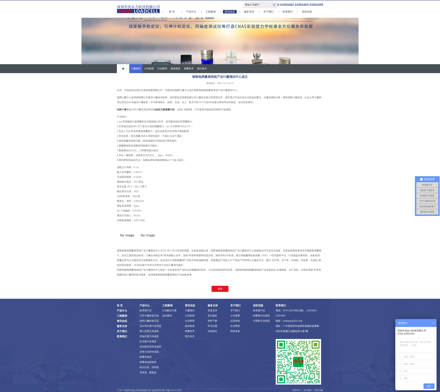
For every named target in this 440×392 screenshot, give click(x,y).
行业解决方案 (169, 310)
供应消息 (307, 11)
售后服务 (212, 315)
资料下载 (212, 321)
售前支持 (212, 310)
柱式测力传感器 (148, 341)
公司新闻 (149, 68)
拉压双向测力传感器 (150, 326)
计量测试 (136, 68)
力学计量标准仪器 (149, 315)
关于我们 (268, 11)
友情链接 (307, 390)
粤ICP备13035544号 (172, 390)
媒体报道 (175, 68)
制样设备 (235, 331)
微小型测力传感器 (149, 331)
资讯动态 (230, 11)
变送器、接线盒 (148, 372)
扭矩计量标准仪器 (149, 321)
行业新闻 (162, 68)
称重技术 (189, 68)
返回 (220, 289)
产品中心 (191, 11)
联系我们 (288, 11)
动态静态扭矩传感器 (150, 346)
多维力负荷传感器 (149, 352)
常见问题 (212, 326)
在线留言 (212, 331)
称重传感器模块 (148, 362)
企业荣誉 (235, 326)
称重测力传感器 (261, 315)
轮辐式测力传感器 (149, 336)
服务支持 (249, 11)
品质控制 (235, 321)
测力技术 (202, 68)
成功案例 (167, 315)
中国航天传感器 (261, 321)
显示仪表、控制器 (149, 367)
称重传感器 (146, 357)
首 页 (172, 11)
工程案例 (210, 11)
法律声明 (296, 390)
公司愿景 (235, 315)
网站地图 (319, 390)
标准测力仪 (146, 310)
